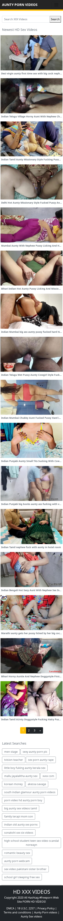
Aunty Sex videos (31, 916)
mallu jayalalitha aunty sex (20, 776)
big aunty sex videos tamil (20, 808)
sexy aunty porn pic (35, 752)
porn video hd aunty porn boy (23, 800)
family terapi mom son (18, 816)
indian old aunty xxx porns (21, 824)
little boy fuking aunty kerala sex (24, 768)
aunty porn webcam (17, 861)
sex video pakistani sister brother (25, 869)
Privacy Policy (46, 908)
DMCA (10, 908)
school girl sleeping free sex (22, 877)
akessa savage (37, 784)
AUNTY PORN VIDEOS (19, 4)
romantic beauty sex (17, 853)
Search (55, 19)
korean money (13, 784)
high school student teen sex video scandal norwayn (31, 843)
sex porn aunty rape (41, 760)
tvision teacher (13, 760)
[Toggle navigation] (56, 4)
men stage (11, 752)
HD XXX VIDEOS (31, 891)
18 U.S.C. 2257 (26, 908)
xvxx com (48, 776)
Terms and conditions (17, 912)
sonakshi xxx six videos (18, 832)
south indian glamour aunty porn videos (29, 792)
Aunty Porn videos (45, 912)
